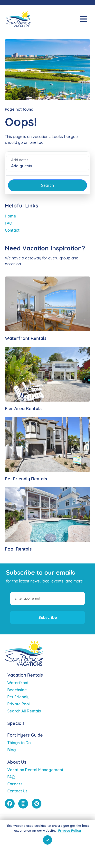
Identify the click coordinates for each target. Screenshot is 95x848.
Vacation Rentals (25, 675)
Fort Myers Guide (25, 735)
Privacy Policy (69, 830)
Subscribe (47, 617)
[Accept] (47, 840)
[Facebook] (10, 804)
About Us (16, 762)
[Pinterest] (36, 804)
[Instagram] (23, 804)
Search (47, 185)
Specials (16, 723)
